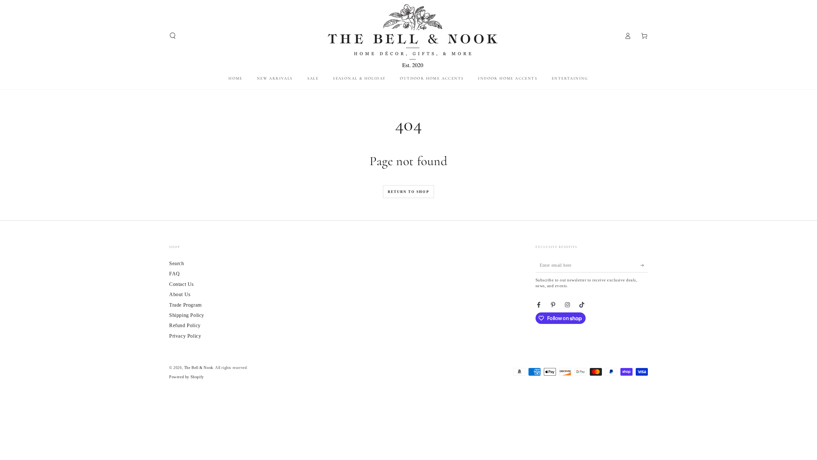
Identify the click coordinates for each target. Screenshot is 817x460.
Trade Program (185, 305)
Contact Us (181, 284)
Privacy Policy (185, 336)
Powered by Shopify (186, 377)
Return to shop (408, 192)
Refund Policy (185, 325)
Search (176, 263)
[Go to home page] (408, 36)
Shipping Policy (186, 315)
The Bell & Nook (198, 367)
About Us (180, 294)
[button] (172, 36)
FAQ (174, 273)
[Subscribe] (644, 265)
